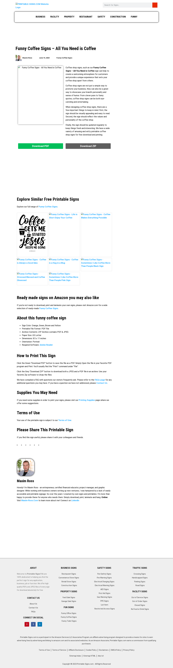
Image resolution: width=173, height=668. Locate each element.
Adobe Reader (46, 345)
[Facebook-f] (33, 624)
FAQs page (100, 380)
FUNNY (134, 16)
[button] (21, 447)
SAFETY (101, 16)
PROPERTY (69, 16)
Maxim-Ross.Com (29, 500)
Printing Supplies (87, 400)
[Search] (154, 5)
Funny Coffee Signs (64, 58)
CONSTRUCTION (118, 16)
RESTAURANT (85, 16)
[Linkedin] (39, 624)
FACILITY (54, 16)
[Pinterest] (27, 624)
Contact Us (101, 383)
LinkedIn (75, 500)
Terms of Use (64, 420)
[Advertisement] (86, 34)
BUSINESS (40, 16)
